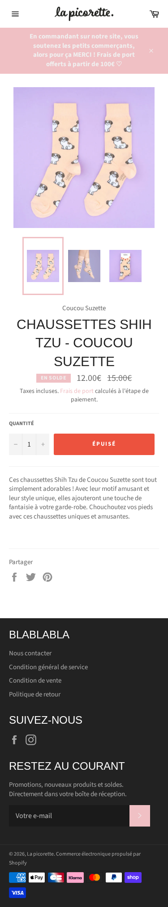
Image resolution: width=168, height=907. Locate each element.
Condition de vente (35, 680)
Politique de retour (34, 694)
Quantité (21, 423)
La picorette (40, 854)
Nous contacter (30, 653)
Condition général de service (48, 667)
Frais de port (77, 391)
